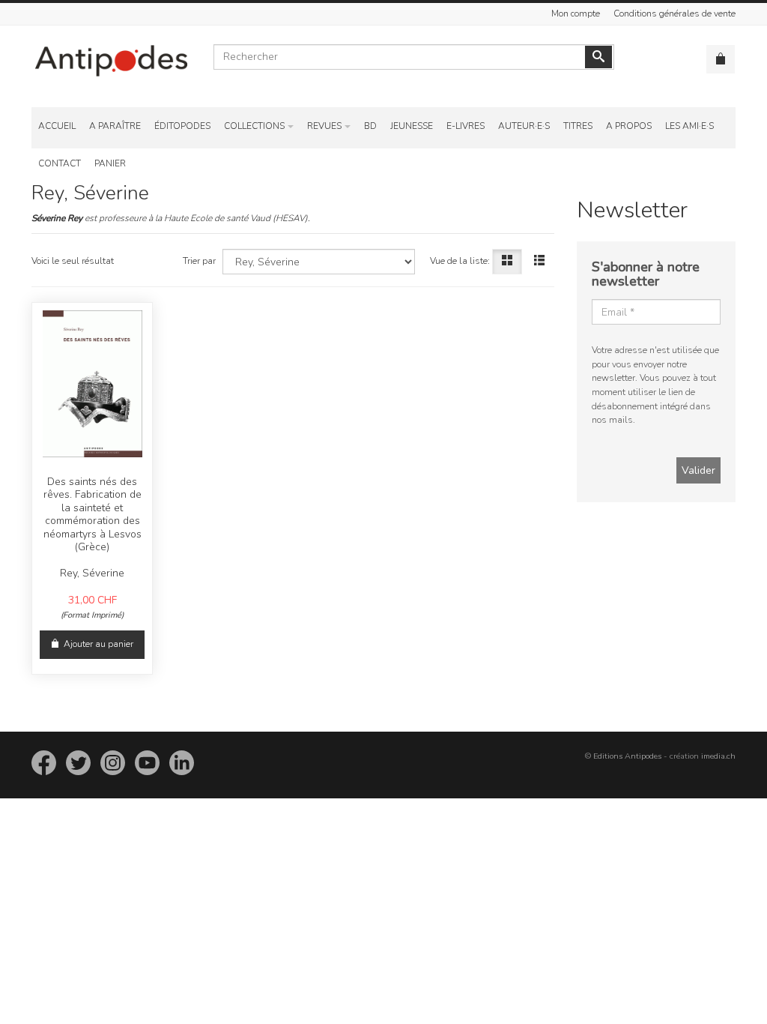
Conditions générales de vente (674, 13)
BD (370, 126)
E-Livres (465, 126)
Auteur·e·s (524, 126)
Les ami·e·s (689, 126)
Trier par (199, 261)
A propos (629, 126)
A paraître (115, 126)
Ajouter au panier (98, 644)
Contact (59, 163)
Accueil (57, 126)
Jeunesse (411, 126)
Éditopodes (182, 126)
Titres (577, 126)
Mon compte (575, 13)
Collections (254, 126)
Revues (324, 126)
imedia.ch (718, 756)
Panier (110, 163)
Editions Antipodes (627, 756)
